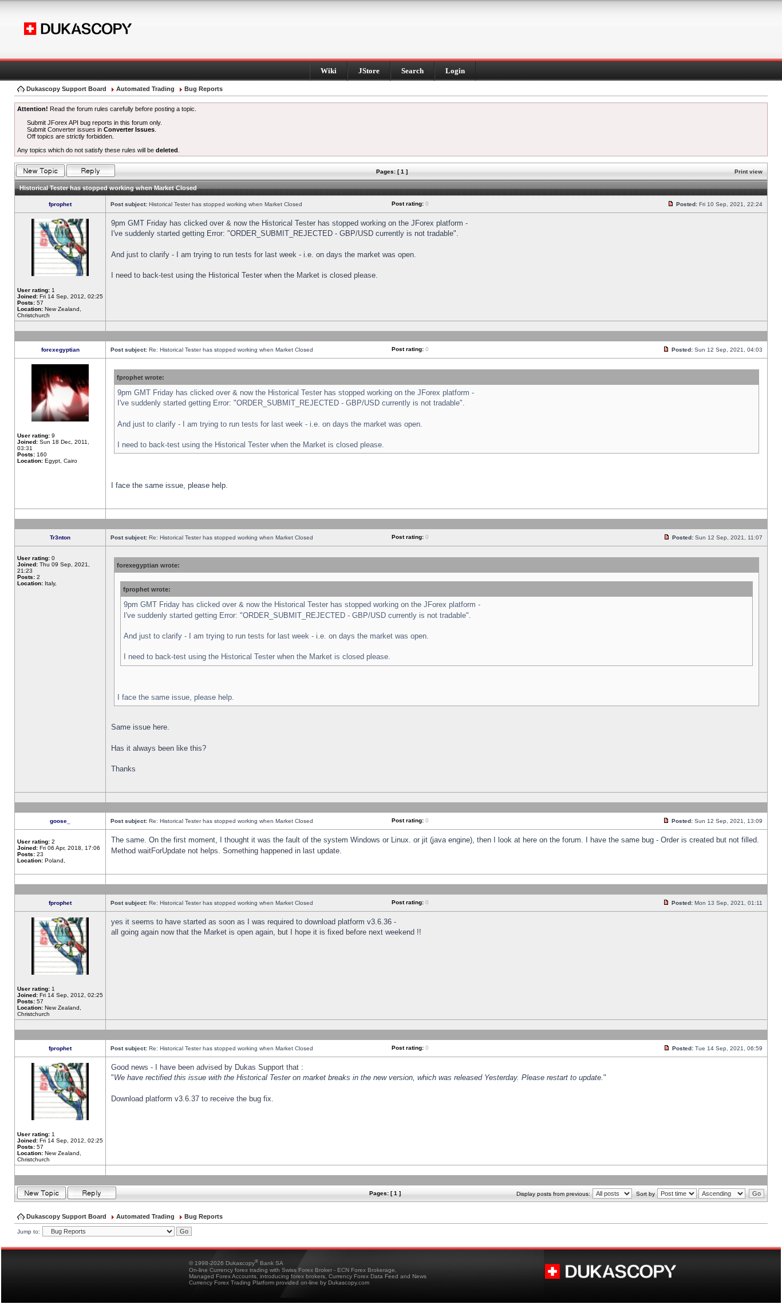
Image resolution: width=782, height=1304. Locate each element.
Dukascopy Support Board (66, 88)
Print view (748, 171)
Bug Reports (203, 88)
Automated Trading (145, 88)
